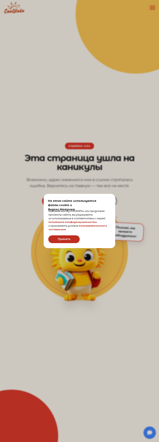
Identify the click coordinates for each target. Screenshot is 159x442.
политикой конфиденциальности (72, 222)
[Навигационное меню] (152, 8)
